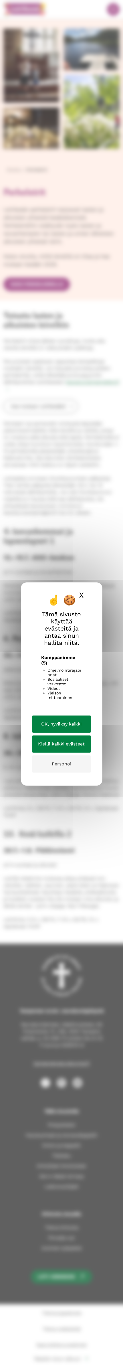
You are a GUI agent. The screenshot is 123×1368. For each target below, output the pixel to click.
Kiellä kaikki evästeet (61, 744)
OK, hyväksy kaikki (61, 724)
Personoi (61, 764)
